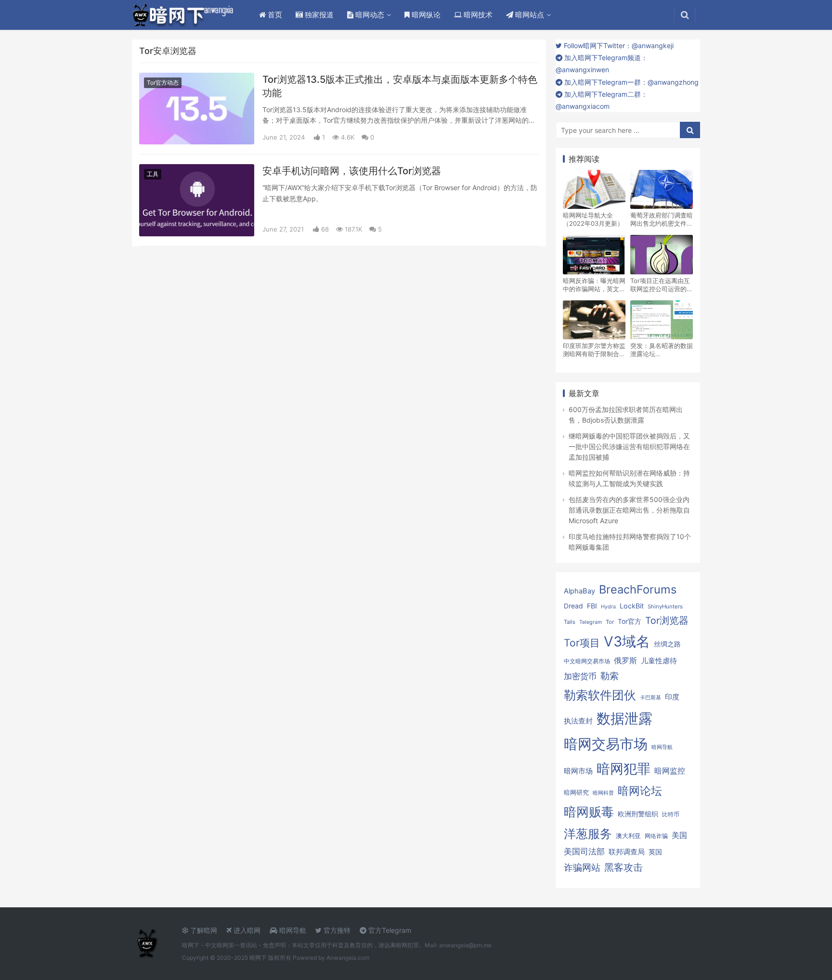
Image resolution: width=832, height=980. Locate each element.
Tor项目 (582, 643)
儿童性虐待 (659, 661)
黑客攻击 (623, 867)
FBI (592, 606)
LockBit (632, 606)
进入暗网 (246, 930)
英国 (655, 852)
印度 (672, 697)
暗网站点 (528, 14)
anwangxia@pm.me (465, 945)
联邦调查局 (627, 851)
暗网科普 (603, 792)
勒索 (609, 676)
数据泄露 (624, 718)
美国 (679, 835)
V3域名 (627, 641)
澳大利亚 (628, 835)
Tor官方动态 (163, 82)
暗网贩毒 (589, 811)
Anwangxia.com (347, 957)
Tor (610, 622)
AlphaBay (579, 591)
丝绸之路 (667, 644)
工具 (152, 174)
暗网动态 (368, 14)
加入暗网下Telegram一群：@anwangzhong (630, 82)
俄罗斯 (625, 660)
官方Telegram (388, 930)
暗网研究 (576, 792)
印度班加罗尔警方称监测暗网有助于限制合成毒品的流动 (594, 350)
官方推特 (336, 930)
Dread (573, 606)
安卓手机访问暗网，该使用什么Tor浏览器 (351, 171)
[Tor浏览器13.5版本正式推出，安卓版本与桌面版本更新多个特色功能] (196, 108)
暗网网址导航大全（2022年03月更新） (593, 219)
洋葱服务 (588, 833)
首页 (274, 14)
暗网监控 (669, 770)
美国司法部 (584, 851)
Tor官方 (629, 621)
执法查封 (578, 720)
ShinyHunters (665, 606)
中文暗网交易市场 (587, 661)
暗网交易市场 (606, 743)
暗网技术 (477, 14)
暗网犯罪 (623, 769)
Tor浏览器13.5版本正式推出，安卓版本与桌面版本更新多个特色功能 (399, 86)
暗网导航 (662, 747)
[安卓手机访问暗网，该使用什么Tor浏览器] (196, 200)
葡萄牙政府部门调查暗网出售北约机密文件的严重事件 (661, 219)
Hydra (608, 607)
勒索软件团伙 (600, 695)
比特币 (670, 814)
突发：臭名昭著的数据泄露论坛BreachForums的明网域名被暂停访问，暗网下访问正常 (661, 350)
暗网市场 (578, 771)
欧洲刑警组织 (638, 814)
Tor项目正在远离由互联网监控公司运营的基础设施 (661, 285)
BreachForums (637, 589)
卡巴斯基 (650, 698)
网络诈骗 (656, 835)
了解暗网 (202, 930)
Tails (569, 622)
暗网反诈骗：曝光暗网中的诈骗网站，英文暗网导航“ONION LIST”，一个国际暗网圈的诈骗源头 (594, 285)
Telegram (590, 622)
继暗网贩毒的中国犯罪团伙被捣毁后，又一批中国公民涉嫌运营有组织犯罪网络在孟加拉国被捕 (629, 447)
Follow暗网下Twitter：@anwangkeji (618, 45)
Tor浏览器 (667, 620)
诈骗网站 (582, 867)
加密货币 (580, 676)
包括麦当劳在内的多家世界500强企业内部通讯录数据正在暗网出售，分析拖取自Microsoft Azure (629, 510)
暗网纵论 (425, 14)
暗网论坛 (640, 790)
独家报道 (318, 14)
